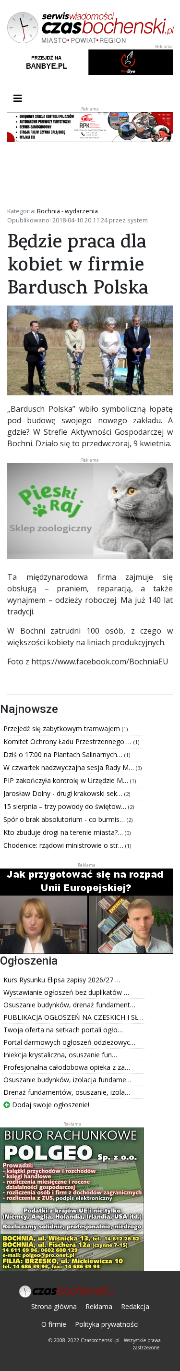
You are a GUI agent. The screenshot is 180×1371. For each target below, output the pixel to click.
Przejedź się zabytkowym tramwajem (62, 728)
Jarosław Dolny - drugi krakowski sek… (63, 793)
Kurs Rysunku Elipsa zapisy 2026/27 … (61, 979)
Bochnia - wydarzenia (67, 211)
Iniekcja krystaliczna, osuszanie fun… (60, 1054)
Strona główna (54, 1306)
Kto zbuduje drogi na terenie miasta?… (64, 832)
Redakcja (135, 1306)
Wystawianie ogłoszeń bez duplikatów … (66, 992)
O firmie (53, 1324)
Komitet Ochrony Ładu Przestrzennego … (68, 741)
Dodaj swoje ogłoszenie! (49, 1104)
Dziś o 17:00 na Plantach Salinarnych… (63, 754)
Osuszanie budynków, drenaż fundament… (69, 1004)
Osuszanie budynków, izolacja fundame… (67, 1079)
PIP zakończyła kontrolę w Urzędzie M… (66, 780)
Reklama (98, 1306)
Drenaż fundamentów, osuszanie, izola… (66, 1092)
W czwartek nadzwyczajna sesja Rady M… (69, 767)
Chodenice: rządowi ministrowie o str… (64, 845)
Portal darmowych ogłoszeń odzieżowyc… (69, 1042)
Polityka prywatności (107, 1324)
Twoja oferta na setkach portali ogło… (63, 1029)
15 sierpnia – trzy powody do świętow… (65, 806)
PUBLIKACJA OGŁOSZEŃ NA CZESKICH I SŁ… (73, 1017)
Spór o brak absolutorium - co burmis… (65, 819)
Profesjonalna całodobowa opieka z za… (66, 1067)
